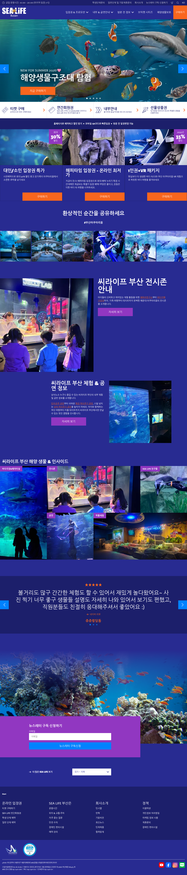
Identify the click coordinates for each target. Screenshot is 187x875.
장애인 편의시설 (56, 827)
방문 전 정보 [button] (123, 12)
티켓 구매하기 (8, 808)
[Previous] (4, 68)
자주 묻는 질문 (55, 817)
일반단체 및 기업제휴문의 (120, 2)
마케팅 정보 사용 (150, 817)
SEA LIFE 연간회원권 (11, 813)
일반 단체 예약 (9, 822)
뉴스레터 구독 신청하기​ (157, 2)
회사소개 (139, 2)
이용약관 (147, 808)
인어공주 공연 (57, 403)
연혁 (98, 813)
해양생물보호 (164, 12)
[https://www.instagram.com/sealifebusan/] (175, 865)
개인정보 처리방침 (151, 813)
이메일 (32, 731)
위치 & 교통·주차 (56, 813)
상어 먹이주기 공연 (62, 407)
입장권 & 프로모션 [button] (75, 12)
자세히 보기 (115, 312)
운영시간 (53, 808)
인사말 (99, 808)
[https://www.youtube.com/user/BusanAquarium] (161, 865)
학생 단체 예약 (9, 817)
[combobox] (91, 772)
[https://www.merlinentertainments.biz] (11, 849)
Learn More (15, 246)
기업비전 (100, 817)
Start (4, 794)
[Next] (182, 68)
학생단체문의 (98, 2)
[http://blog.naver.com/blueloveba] (182, 865)
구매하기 (180, 12)
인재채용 (100, 827)
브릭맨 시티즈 (145, 12)
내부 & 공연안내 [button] (101, 12)
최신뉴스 (100, 822)
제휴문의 (147, 822)
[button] (87, 98)
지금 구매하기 (38, 90)
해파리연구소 (146, 297)
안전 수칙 (53, 822)
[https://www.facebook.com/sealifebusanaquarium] (168, 865)
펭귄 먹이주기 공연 (84, 403)
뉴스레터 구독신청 (70, 746)
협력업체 (100, 832)
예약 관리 (53, 832)
